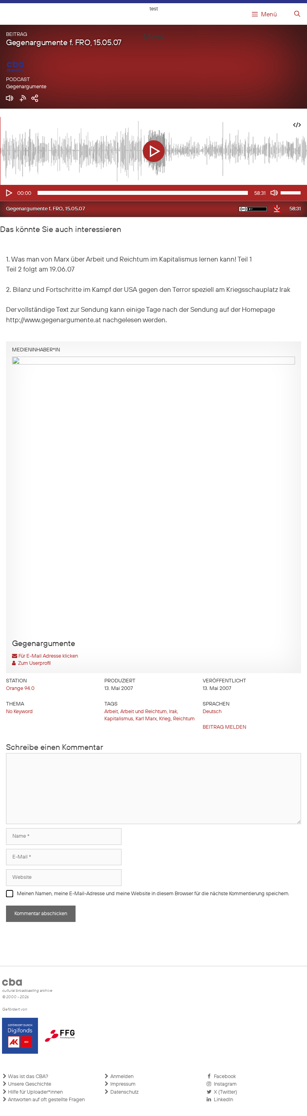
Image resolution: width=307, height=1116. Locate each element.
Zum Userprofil (33, 663)
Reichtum (184, 719)
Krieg (165, 719)
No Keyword (19, 711)
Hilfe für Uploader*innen (35, 1092)
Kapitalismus (118, 719)
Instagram (224, 1084)
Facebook (223, 1076)
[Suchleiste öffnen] (297, 14)
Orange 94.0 (20, 688)
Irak (173, 711)
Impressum (122, 1084)
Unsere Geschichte (29, 1084)
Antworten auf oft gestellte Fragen (46, 1099)
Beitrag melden (224, 727)
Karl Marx (146, 719)
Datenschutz (124, 1092)
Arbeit (111, 711)
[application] (153, 193)
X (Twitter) (224, 1092)
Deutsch (212, 711)
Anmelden (121, 1076)
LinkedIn (222, 1099)
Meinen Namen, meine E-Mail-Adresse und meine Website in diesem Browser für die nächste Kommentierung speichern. (153, 893)
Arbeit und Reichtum (143, 711)
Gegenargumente (26, 86)
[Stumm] (274, 193)
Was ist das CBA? (27, 1076)
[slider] (292, 192)
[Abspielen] (8, 193)
